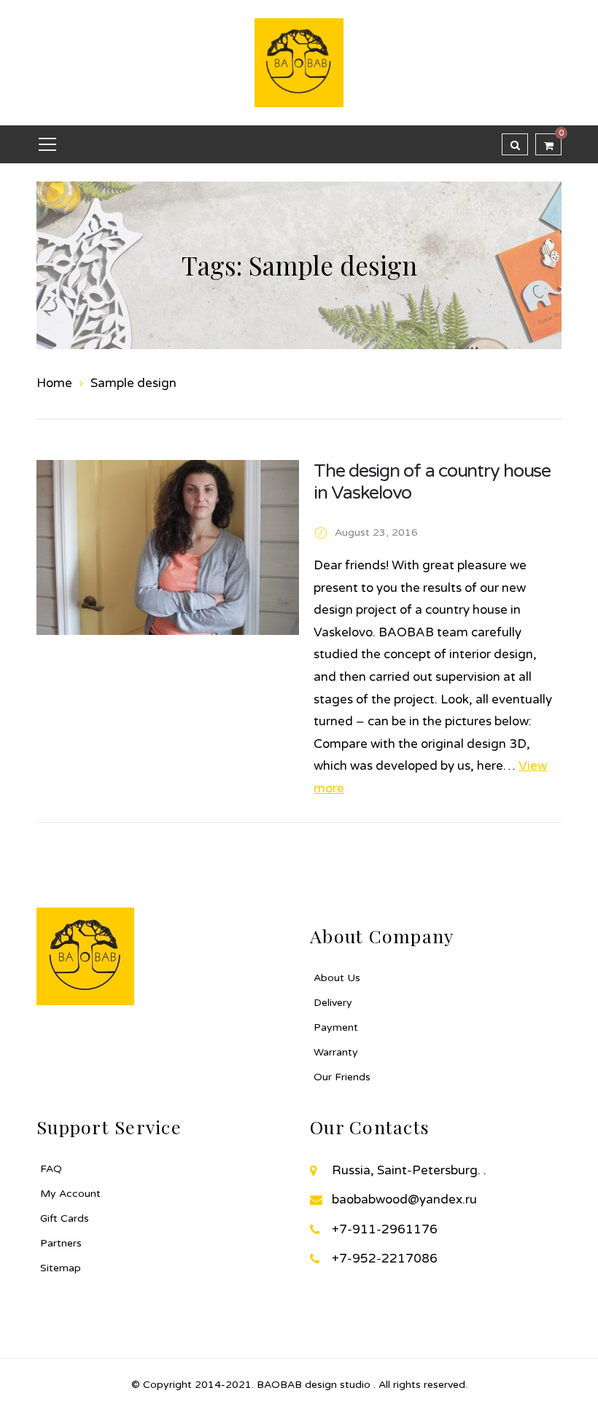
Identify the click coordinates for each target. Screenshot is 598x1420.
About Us (337, 978)
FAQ (51, 1169)
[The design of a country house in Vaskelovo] (167, 547)
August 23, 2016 (376, 532)
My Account (70, 1193)
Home (54, 383)
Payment (336, 1027)
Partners (61, 1243)
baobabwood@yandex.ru (404, 1199)
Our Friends (342, 1077)
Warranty (336, 1052)
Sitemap (60, 1268)
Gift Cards (64, 1218)
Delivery (333, 1002)
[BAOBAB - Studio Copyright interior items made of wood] (299, 61)
